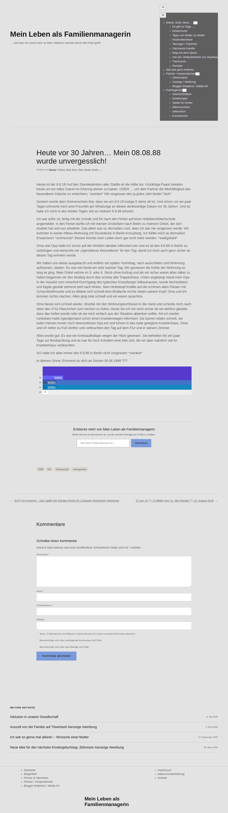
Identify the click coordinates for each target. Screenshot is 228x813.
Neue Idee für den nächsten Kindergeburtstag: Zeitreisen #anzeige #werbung (67, 747)
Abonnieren (141, 443)
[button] (53, 377)
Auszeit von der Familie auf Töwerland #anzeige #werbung (53, 727)
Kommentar (42, 554)
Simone (52, 169)
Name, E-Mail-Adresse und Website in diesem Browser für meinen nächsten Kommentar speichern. (88, 634)
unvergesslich (79, 469)
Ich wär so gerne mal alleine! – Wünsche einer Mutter (49, 737)
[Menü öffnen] (163, 7)
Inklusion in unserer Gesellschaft (34, 717)
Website (40, 619)
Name (40, 591)
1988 (40, 469)
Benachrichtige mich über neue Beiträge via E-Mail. (64, 647)
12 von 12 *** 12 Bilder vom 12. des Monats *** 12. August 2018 (175, 500)
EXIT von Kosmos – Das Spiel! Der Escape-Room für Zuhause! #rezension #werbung (66, 500)
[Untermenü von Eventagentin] (184, 90)
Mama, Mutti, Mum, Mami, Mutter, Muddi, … (80, 169)
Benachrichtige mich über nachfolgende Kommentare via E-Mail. (71, 640)
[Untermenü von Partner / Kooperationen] (197, 74)
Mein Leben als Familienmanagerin (70, 34)
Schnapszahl (62, 469)
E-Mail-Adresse (44, 605)
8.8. (49, 469)
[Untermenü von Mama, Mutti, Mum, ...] (195, 22)
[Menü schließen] (163, 15)
